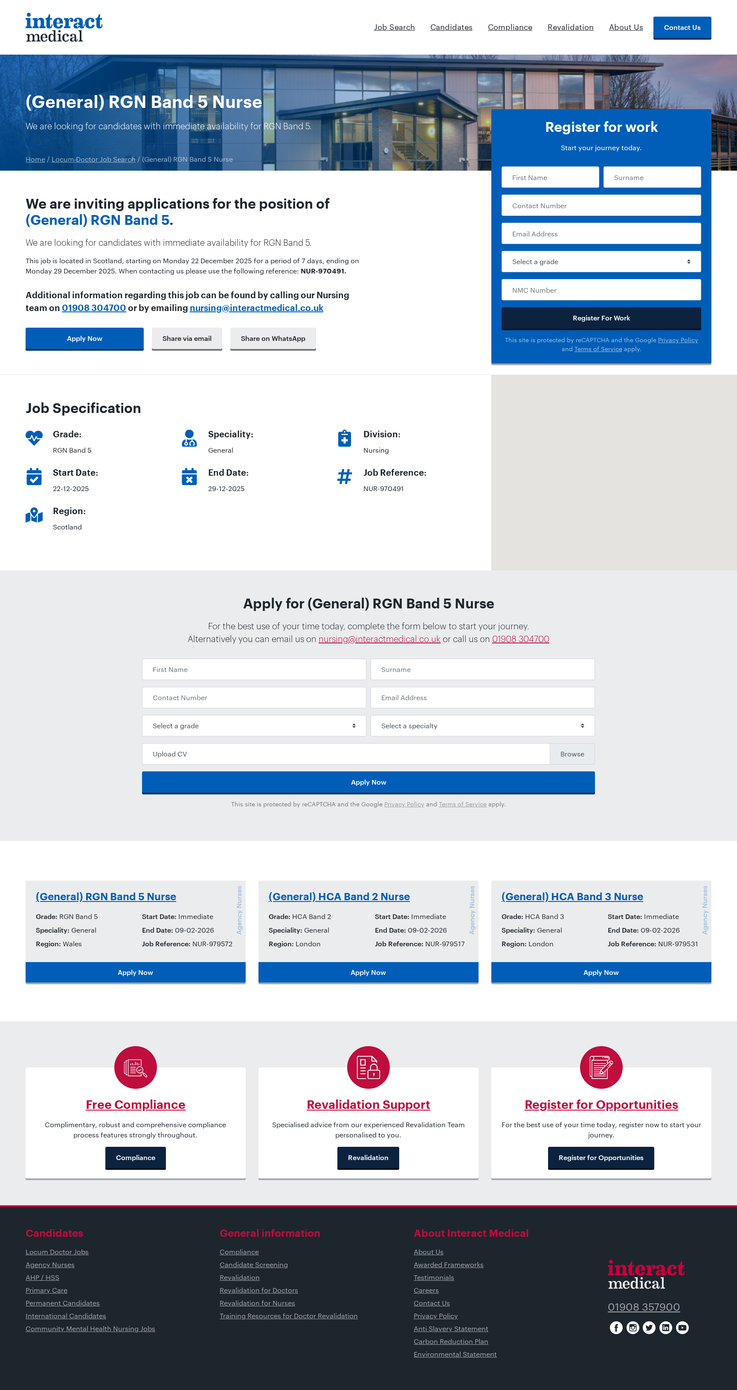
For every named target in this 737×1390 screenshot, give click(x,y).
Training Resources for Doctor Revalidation (289, 1315)
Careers (426, 1290)
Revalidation (571, 27)
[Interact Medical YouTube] (682, 1327)
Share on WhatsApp (273, 338)
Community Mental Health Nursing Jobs (90, 1328)
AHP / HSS (42, 1277)
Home (35, 159)
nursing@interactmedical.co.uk (256, 308)
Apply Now (84, 338)
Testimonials (434, 1277)
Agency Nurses (50, 1264)
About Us (626, 27)
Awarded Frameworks (449, 1264)
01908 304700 (94, 308)
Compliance (510, 27)
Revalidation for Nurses (257, 1303)
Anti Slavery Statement (451, 1328)
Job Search (394, 27)
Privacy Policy (678, 339)
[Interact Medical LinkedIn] (665, 1327)
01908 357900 (644, 1306)
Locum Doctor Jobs (57, 1252)
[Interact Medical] (64, 27)
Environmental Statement (455, 1354)
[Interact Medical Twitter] (649, 1327)
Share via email (187, 338)
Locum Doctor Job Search (94, 159)
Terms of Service (598, 348)
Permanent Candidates (63, 1303)
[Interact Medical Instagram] (633, 1327)
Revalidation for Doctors (259, 1290)
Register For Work (601, 318)
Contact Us (682, 27)
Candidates (451, 27)
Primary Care (46, 1290)
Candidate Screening (254, 1264)
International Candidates (66, 1315)
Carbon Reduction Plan (451, 1341)
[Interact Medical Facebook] (616, 1327)
